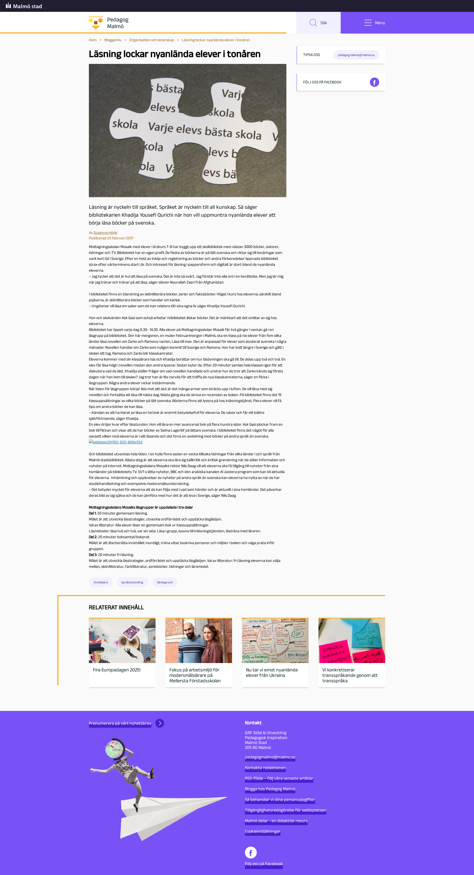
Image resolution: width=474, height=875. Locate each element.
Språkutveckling (132, 582)
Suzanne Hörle (105, 232)
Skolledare (101, 582)
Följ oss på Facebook (264, 863)
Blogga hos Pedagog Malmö (270, 788)
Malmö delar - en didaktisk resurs (276, 820)
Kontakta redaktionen (265, 767)
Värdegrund (165, 582)
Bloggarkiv (112, 40)
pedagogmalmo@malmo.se (270, 757)
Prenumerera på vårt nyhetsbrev (120, 723)
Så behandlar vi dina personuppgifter (280, 799)
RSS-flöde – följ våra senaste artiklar (279, 778)
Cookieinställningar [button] (262, 831)
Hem (93, 40)
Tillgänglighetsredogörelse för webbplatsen (285, 810)
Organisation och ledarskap (151, 40)
